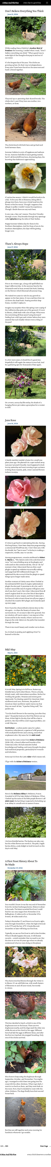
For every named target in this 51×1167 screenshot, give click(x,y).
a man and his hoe (10, 2)
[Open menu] (47, 2)
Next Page (45, 1146)
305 (6, 1146)
